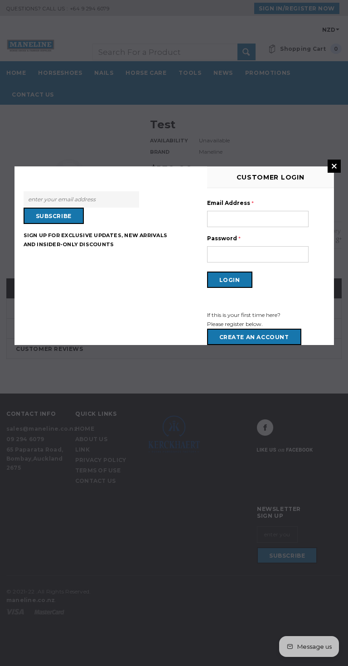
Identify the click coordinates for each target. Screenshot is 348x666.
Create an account (254, 337)
